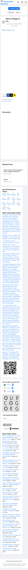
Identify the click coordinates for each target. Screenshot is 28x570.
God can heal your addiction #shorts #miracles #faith (10, 530)
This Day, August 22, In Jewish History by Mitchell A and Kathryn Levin (11, 461)
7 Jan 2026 (16, 242)
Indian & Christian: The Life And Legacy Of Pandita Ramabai (11, 483)
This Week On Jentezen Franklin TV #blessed (9, 509)
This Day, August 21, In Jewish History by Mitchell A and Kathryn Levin (11, 525)
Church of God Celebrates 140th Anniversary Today (10, 504)
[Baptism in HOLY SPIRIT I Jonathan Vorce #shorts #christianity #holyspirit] (4, 199)
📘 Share (17, 107)
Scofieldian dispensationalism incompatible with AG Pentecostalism (11, 454)
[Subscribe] (14, 95)
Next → (18, 12)
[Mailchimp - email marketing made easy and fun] (11, 429)
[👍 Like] (4, 107)
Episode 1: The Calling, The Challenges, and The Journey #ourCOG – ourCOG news (10, 353)
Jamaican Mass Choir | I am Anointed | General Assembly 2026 (10, 540)
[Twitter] (11, 95)
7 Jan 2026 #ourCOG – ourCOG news (9, 241)
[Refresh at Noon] (9, 195)
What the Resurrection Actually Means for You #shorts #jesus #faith (11, 516)
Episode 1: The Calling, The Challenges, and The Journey (10, 357)
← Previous (11, 12)
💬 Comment (10, 107)
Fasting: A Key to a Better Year (11, 238)
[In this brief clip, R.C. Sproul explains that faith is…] (19, 195)
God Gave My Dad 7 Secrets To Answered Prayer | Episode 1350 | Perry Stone (11, 497)
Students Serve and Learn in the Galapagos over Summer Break (10, 479)
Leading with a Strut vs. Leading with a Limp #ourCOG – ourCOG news (11, 246)
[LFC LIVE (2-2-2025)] (14, 204)
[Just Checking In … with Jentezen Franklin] (4, 195)
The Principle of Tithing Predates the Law (9, 549)
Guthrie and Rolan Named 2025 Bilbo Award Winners (11, 349)
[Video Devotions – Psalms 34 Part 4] (9, 208)
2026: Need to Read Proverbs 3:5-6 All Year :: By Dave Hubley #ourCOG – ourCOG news (11, 256)
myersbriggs (8, 101)
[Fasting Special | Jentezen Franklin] (19, 199)
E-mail (5, 418)
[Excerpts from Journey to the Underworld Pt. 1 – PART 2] (9, 204)
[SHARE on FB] (8, 95)
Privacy (4, 564)
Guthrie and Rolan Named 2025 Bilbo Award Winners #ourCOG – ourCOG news (11, 344)
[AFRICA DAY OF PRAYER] (4, 204)
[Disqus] (14, 136)
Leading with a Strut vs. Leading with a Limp (11, 249)
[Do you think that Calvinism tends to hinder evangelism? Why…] (9, 199)
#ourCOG (10, 99)
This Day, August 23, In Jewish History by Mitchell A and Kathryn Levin (11, 437)
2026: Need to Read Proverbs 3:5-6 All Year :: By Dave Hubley (11, 260)
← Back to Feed (14, 8)
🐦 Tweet (24, 107)
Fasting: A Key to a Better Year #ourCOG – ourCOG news (11, 236)
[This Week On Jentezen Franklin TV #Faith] (4, 208)
